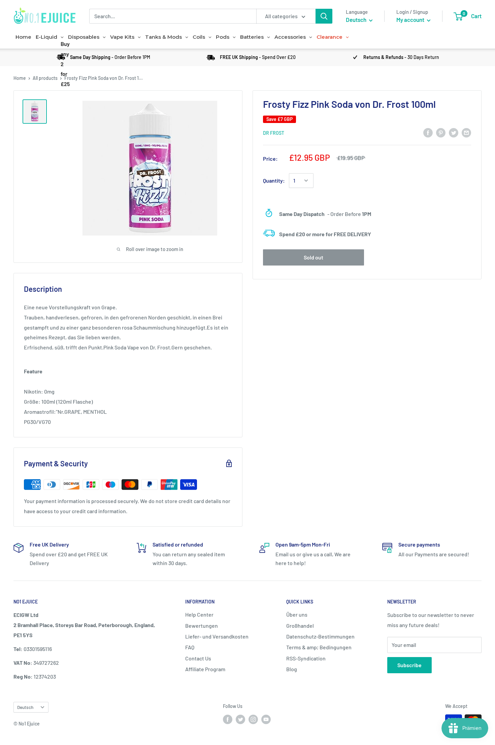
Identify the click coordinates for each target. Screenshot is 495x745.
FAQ (189, 647)
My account (410, 19)
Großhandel (300, 625)
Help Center (199, 614)
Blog (291, 669)
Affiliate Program (205, 669)
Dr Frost (273, 133)
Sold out (313, 257)
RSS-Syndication (306, 658)
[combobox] (172, 16)
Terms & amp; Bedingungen (319, 647)
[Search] (324, 16)
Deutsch (25, 707)
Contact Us (198, 658)
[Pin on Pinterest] (441, 132)
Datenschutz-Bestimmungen (320, 636)
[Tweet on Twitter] (453, 132)
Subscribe (409, 665)
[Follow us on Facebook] (227, 719)
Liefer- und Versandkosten (217, 636)
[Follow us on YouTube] (266, 719)
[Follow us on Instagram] (253, 719)
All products (45, 78)
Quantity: (274, 180)
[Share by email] (466, 132)
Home (19, 78)
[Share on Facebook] (428, 132)
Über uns (296, 614)
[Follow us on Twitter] (240, 719)
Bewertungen (201, 625)
